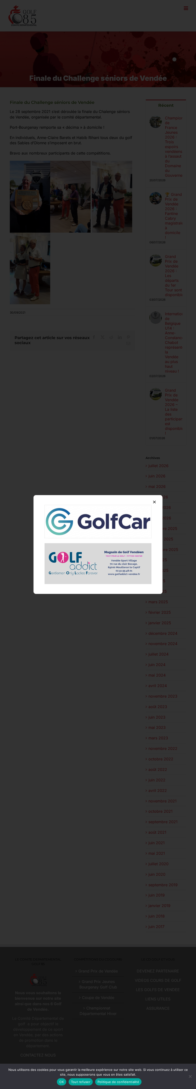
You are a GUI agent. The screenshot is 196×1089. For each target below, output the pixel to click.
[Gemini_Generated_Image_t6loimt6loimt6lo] (98, 507)
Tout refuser (80, 1082)
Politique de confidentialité (118, 1082)
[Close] (154, 502)
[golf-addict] (98, 545)
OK (61, 1082)
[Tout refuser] (190, 1076)
